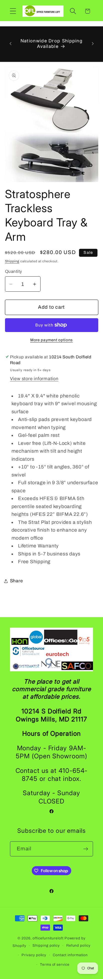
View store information (34, 378)
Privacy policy (34, 955)
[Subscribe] (85, 849)
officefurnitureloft (47, 938)
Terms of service (55, 964)
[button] (13, 11)
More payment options (51, 340)
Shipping (12, 261)
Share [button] (16, 580)
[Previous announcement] (10, 43)
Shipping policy (46, 945)
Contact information (70, 955)
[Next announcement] (92, 43)
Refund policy (78, 945)
